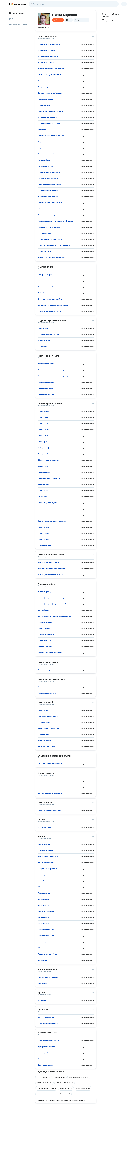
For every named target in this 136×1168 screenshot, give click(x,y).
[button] (58, 20)
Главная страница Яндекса (10, 3)
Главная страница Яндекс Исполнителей (18, 3)
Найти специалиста (18, 13)
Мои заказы (15, 19)
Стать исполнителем (19, 24)
